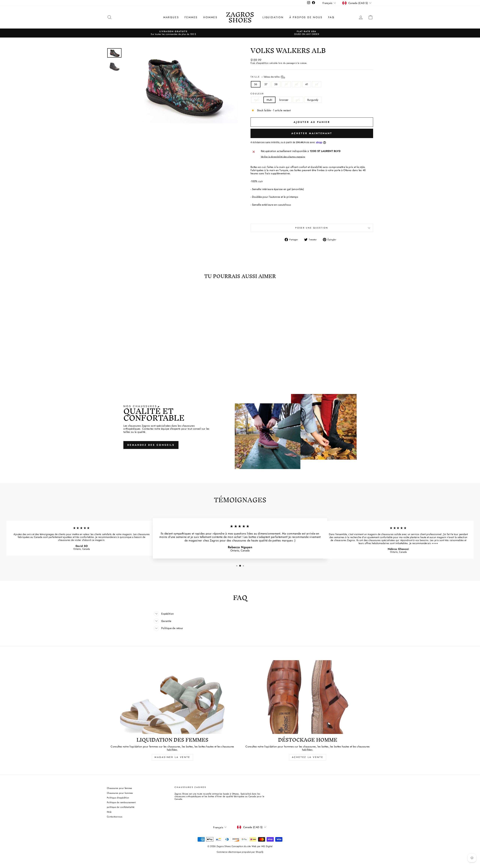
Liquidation (273, 17)
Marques (171, 17)
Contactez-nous (114, 816)
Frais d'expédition (259, 63)
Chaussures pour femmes (119, 788)
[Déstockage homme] (307, 697)
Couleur (257, 93)
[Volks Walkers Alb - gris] (144, 362)
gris (298, 100)
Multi (269, 100)
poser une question (311, 227)
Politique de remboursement (121, 802)
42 (316, 84)
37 (265, 84)
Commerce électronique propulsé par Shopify (240, 852)
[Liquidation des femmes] (172, 697)
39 (286, 84)
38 (276, 84)
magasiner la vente (172, 757)
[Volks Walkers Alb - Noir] (128, 362)
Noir (257, 100)
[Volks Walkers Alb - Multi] (133, 362)
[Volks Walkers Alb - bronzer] (138, 362)
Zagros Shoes (240, 17)
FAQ (331, 17)
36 (255, 84)
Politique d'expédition (118, 797)
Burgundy (312, 100)
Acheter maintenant (311, 133)
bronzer (283, 100)
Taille (265, 76)
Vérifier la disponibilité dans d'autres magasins (283, 157)
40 (296, 84)
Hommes (210, 17)
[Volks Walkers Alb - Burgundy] (149, 362)
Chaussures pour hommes (120, 793)
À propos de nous (305, 17)
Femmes (191, 17)
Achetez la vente (307, 757)
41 (306, 84)
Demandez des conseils (151, 445)
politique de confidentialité (120, 807)
